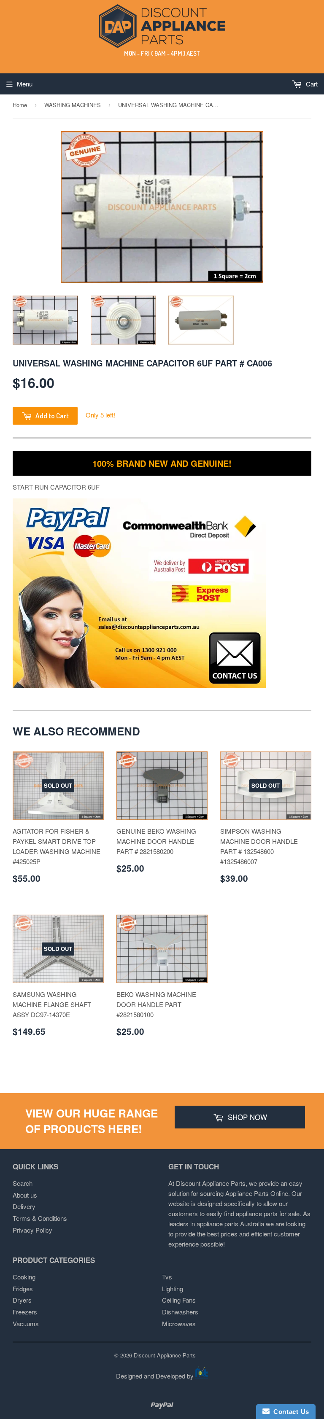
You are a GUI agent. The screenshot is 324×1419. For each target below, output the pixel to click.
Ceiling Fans (179, 1299)
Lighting (172, 1288)
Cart (311, 83)
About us (25, 1194)
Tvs (167, 1276)
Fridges (23, 1288)
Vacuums (26, 1323)
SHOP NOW (246, 1117)
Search (22, 1183)
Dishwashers (180, 1311)
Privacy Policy (32, 1229)
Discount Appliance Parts (165, 1355)
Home (20, 105)
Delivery (24, 1206)
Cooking (24, 1276)
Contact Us (289, 1411)
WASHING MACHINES (72, 105)
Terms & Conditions (40, 1218)
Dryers (22, 1299)
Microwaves (179, 1323)
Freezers (25, 1311)
